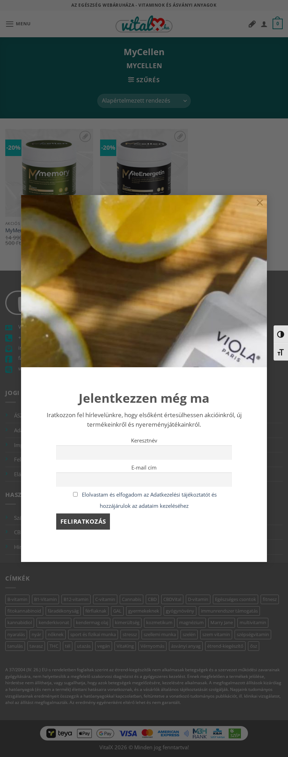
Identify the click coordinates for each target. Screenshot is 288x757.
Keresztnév (144, 440)
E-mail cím (144, 467)
